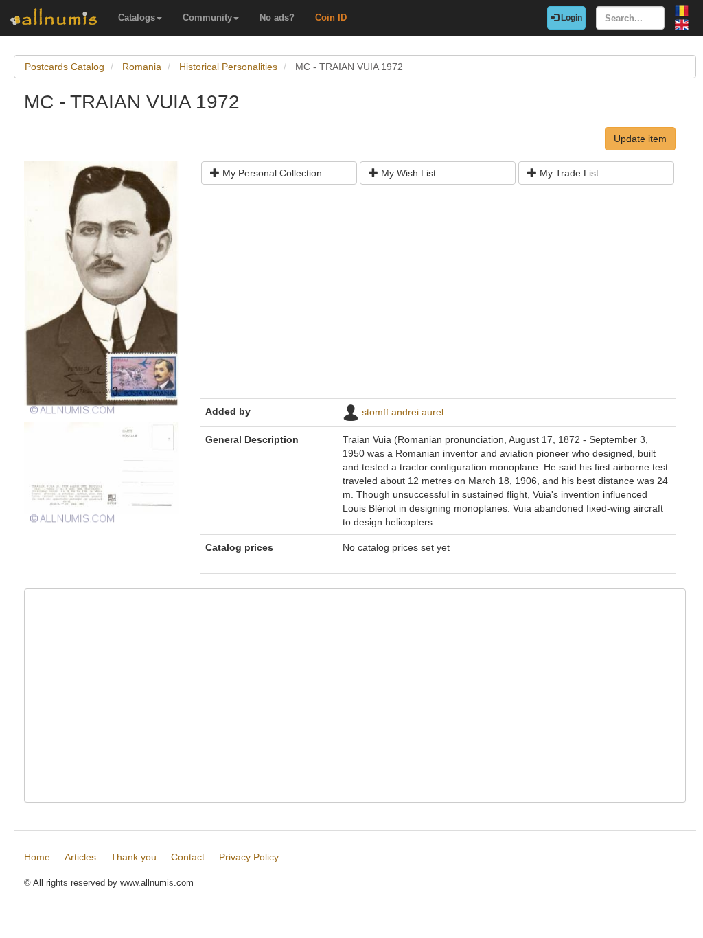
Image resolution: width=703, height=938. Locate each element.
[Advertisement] (437, 297)
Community (207, 17)
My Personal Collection (271, 173)
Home (37, 856)
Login (570, 18)
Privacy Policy (249, 856)
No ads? (277, 17)
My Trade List (568, 173)
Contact (188, 856)
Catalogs (136, 17)
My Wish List (407, 173)
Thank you (134, 856)
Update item (640, 138)
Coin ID (331, 17)
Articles (80, 856)
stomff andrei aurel (402, 412)
